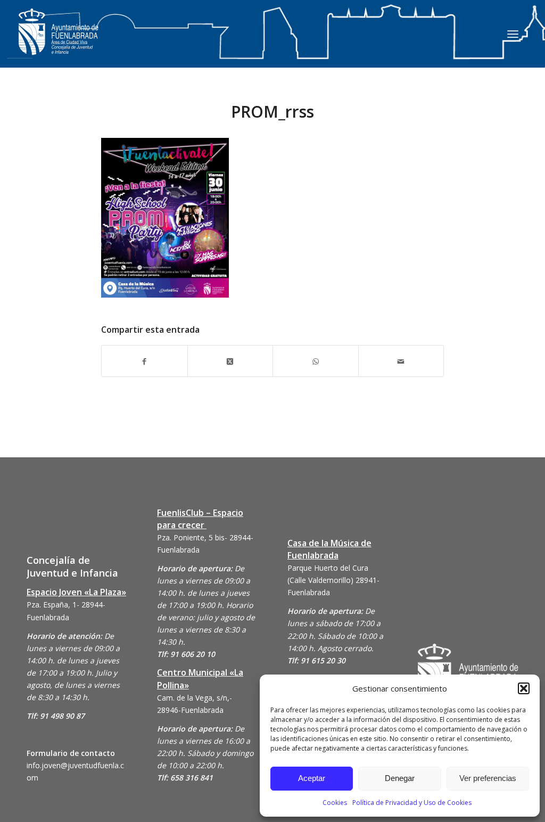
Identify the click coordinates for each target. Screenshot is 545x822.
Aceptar (311, 778)
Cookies (335, 802)
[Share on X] (230, 361)
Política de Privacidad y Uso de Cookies (412, 802)
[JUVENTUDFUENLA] (58, 42)
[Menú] (512, 33)
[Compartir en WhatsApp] (315, 361)
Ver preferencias (487, 778)
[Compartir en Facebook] (144, 361)
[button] (523, 688)
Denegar (400, 778)
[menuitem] (512, 33)
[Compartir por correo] (401, 361)
